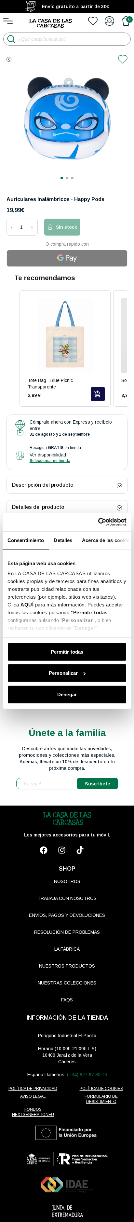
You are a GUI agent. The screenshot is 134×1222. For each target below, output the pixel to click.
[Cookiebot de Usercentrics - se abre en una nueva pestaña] (98, 522)
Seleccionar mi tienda (50, 460)
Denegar (67, 694)
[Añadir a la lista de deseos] (122, 59)
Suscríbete (97, 783)
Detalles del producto (38, 507)
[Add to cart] (98, 394)
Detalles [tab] (63, 540)
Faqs (67, 999)
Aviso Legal (33, 1096)
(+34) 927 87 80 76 (87, 1074)
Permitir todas (67, 651)
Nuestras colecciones (67, 982)
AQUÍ (27, 604)
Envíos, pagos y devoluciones (67, 915)
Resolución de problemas (67, 932)
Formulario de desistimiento (101, 1099)
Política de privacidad (32, 1088)
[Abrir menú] (8, 21)
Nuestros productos (67, 966)
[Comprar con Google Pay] (67, 258)
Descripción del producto (43, 485)
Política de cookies (101, 1088)
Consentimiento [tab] (25, 540)
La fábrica (67, 949)
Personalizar (63, 673)
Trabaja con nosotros (67, 898)
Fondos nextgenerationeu (33, 1112)
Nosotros (67, 881)
